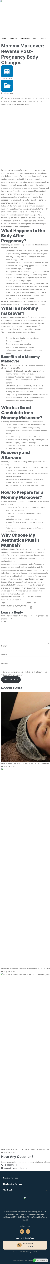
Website (4, 663)
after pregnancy (13, 323)
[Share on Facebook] (31, 605)
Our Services (25, 39)
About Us (13, 39)
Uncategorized (7, 93)
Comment (6, 622)
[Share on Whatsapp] (31, 609)
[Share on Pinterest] (31, 607)
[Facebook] (22, 1231)
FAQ (35, 39)
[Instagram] (28, 1231)
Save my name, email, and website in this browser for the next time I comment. (25, 673)
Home (4, 39)
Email (4, 655)
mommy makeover (31, 194)
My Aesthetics (9, 549)
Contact (43, 39)
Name (4, 646)
